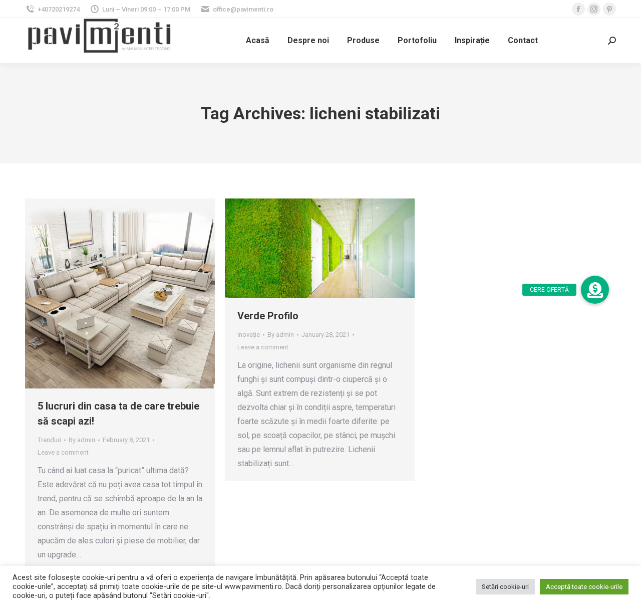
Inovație (248, 334)
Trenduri (49, 440)
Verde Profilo (267, 316)
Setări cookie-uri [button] (505, 586)
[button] (595, 290)
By (82, 440)
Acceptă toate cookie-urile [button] (584, 586)
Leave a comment (63, 452)
